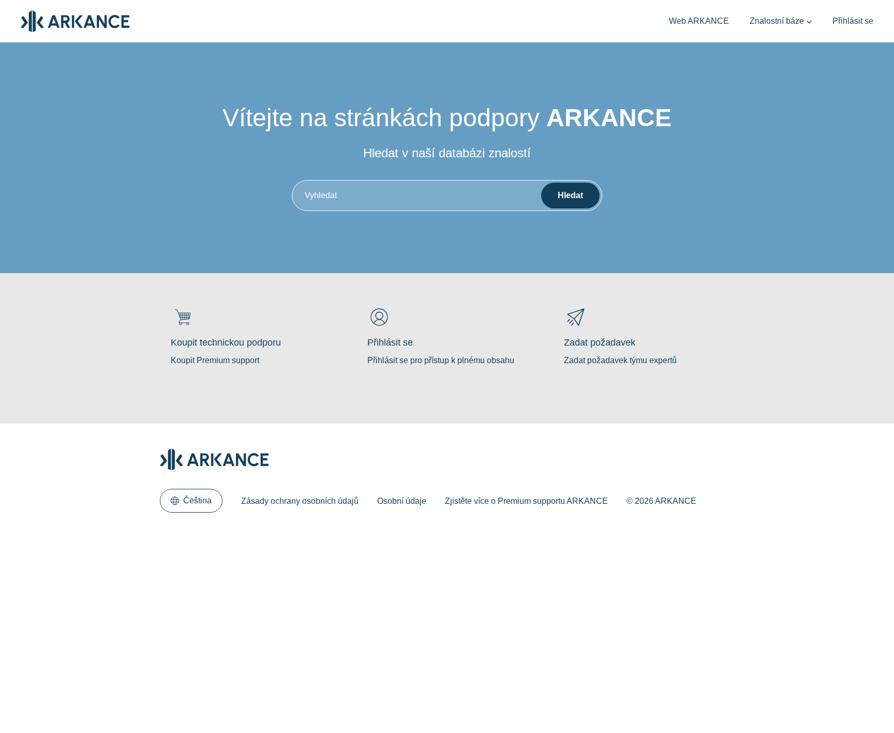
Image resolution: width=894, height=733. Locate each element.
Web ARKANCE (699, 21)
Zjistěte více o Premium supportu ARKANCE (526, 501)
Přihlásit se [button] (852, 21)
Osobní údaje (401, 501)
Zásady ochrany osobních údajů (300, 501)
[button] (191, 501)
